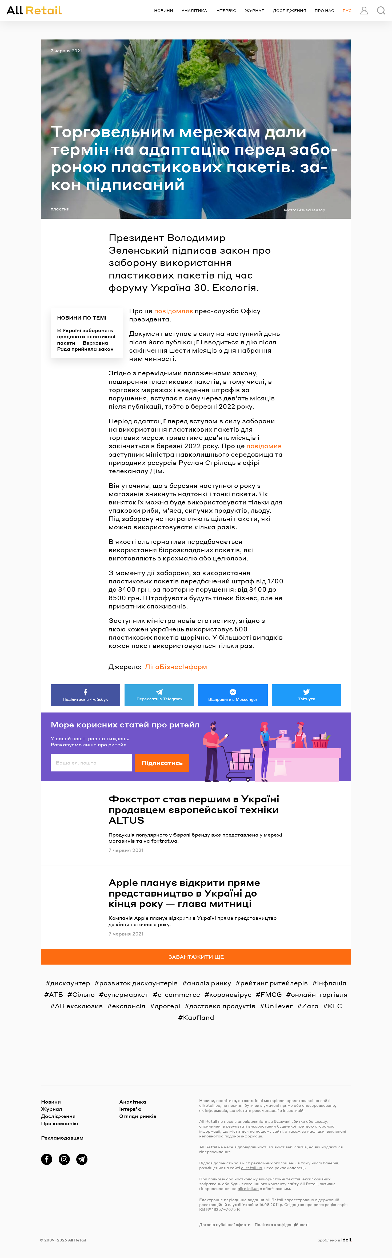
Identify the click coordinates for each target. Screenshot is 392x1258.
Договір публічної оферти (224, 1224)
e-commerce (179, 994)
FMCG (271, 994)
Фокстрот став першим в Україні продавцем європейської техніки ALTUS (194, 809)
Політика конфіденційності (282, 1224)
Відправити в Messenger (233, 699)
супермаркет (126, 994)
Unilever (279, 1006)
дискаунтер (70, 983)
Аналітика (194, 10)
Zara (310, 1006)
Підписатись (162, 762)
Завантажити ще (196, 957)
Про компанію (59, 1123)
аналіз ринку (209, 983)
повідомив (264, 445)
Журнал (255, 10)
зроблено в (334, 1239)
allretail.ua (209, 1105)
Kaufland (198, 1017)
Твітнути (306, 698)
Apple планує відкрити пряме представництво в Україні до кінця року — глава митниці (184, 893)
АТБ (56, 994)
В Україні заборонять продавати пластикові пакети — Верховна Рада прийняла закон (86, 339)
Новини (163, 10)
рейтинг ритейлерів (274, 983)
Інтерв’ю (226, 10)
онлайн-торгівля (319, 994)
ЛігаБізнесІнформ (176, 666)
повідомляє (173, 310)
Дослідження (289, 10)
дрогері (167, 1006)
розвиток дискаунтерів (138, 983)
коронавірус (230, 994)
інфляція (331, 983)
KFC (335, 1006)
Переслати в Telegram (159, 698)
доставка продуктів (222, 1006)
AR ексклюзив (79, 1006)
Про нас (324, 10)
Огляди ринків (137, 1116)
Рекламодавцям (62, 1137)
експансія (129, 1006)
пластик (60, 209)
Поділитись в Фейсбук (85, 699)
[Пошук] (381, 10)
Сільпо (83, 994)
